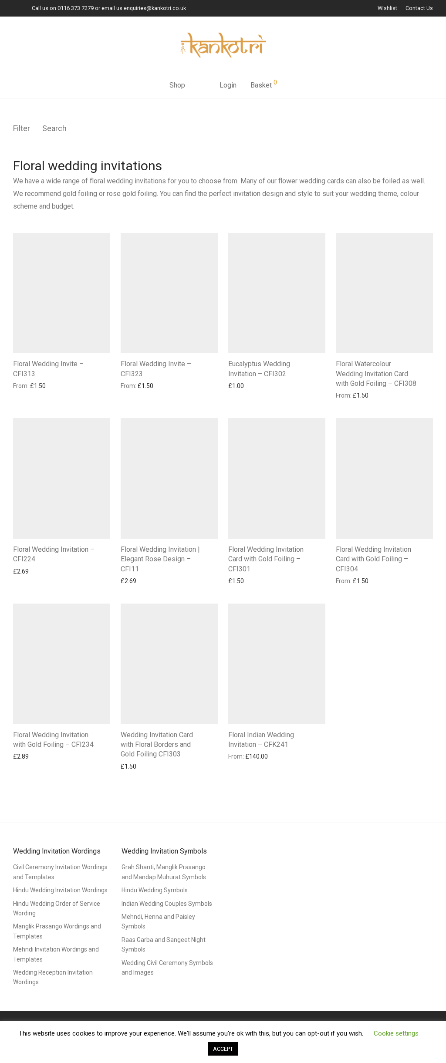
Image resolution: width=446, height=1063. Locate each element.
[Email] (15, 8)
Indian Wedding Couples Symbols (167, 903)
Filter (21, 128)
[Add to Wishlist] (106, 363)
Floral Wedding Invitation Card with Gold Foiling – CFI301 (266, 559)
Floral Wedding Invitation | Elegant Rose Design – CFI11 (160, 559)
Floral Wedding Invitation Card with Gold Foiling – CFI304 (373, 559)
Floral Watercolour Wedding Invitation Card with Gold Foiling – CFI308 (376, 374)
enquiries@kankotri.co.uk (155, 8)
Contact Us (419, 8)
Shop (177, 85)
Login (228, 85)
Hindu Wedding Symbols (155, 890)
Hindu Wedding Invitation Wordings (60, 890)
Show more (25, 385)
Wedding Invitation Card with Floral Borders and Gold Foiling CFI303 (157, 745)
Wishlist (387, 8)
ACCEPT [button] (223, 1049)
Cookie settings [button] (396, 1033)
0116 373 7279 (75, 8)
